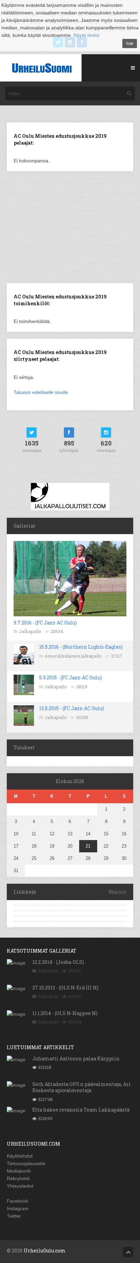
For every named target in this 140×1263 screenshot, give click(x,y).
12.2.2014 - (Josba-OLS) (58, 962)
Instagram (18, 1208)
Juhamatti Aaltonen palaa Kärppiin (76, 1058)
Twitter (14, 1216)
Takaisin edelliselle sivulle (41, 392)
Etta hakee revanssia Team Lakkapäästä (80, 1109)
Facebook (17, 1201)
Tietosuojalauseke (26, 1163)
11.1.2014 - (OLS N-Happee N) (65, 1013)
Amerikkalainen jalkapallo (73, 656)
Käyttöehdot (20, 1156)
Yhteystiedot (20, 1186)
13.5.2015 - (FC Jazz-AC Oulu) (71, 708)
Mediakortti (19, 1171)
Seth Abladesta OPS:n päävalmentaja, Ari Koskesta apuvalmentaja (81, 1087)
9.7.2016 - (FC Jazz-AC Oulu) (45, 622)
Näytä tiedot (86, 35)
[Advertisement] (70, 226)
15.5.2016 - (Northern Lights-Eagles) (81, 647)
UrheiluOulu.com (45, 1250)
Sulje (130, 43)
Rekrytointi (18, 1178)
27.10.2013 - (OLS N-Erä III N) (65, 987)
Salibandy (48, 971)
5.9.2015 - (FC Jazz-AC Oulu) (70, 677)
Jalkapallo (30, 631)
